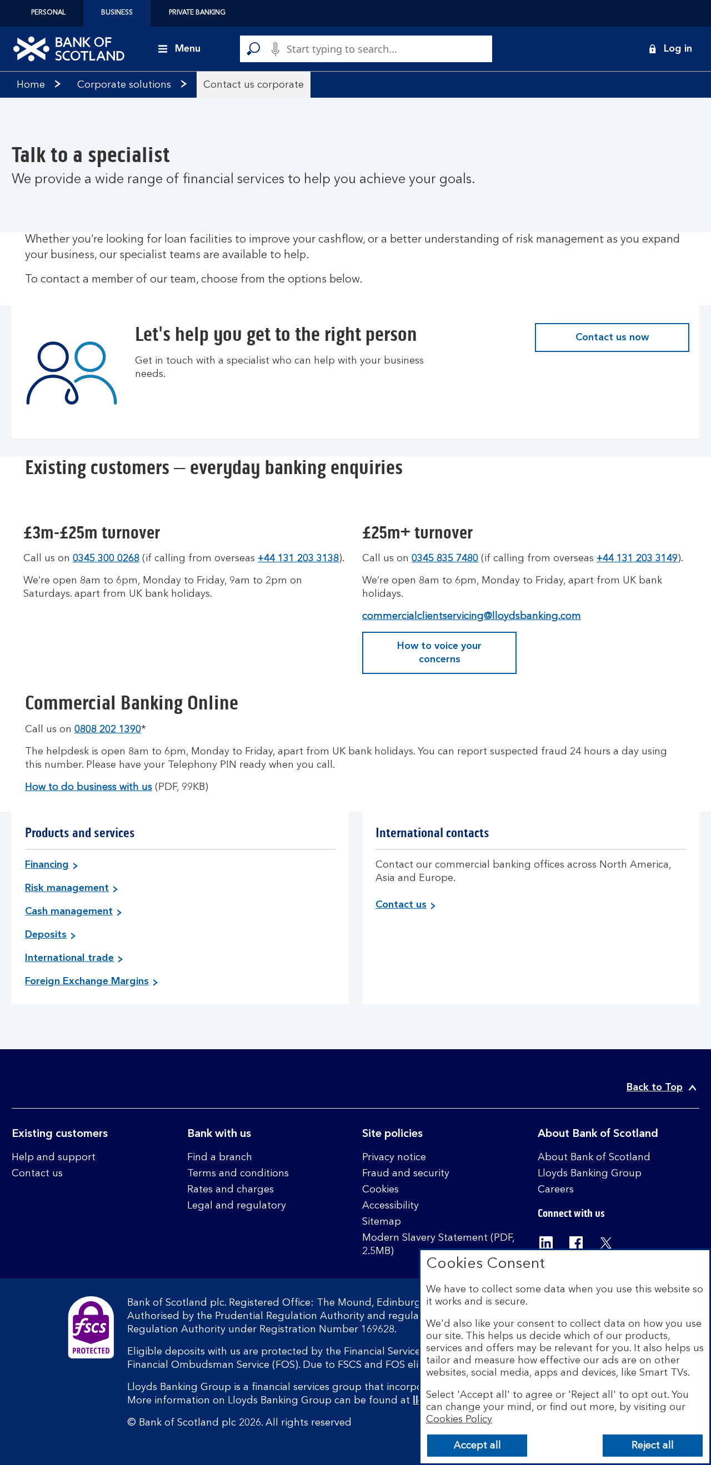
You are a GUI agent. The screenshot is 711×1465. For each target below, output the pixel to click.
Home (31, 85)
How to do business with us (88, 787)
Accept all (477, 1446)
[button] (670, 49)
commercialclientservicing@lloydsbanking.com (471, 616)
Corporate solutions (124, 85)
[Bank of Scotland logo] (68, 49)
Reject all (653, 1446)
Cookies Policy (459, 1419)
